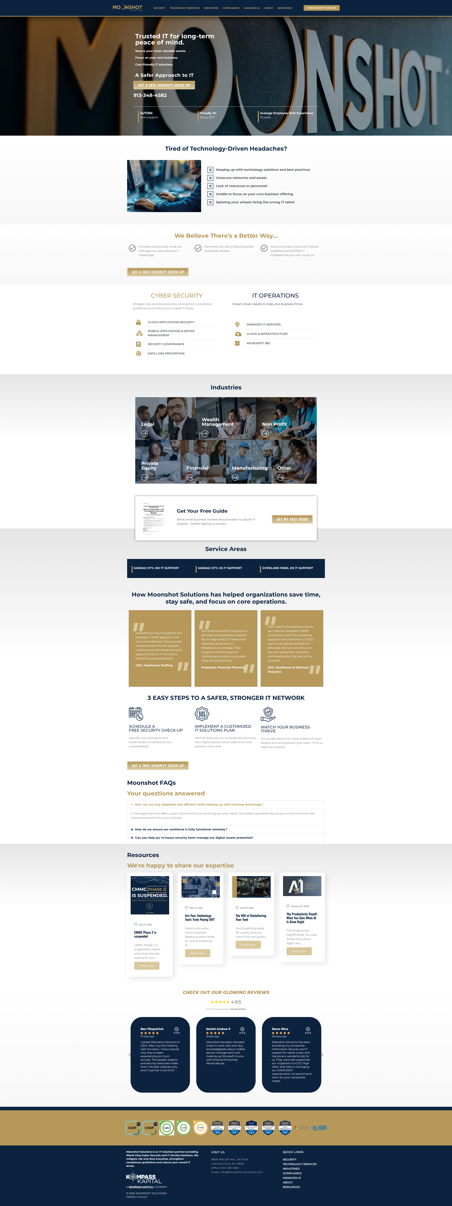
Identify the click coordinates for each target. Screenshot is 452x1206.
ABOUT (268, 8)
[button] (226, 805)
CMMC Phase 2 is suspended (145, 934)
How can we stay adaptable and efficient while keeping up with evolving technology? (199, 804)
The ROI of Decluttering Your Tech (251, 917)
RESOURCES (284, 8)
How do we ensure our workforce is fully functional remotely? (181, 829)
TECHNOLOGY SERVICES (185, 8)
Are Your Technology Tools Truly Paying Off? (200, 917)
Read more (146, 965)
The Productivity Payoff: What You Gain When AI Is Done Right (302, 918)
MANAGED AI (252, 8)
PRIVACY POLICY (136, 1197)
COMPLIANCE (231, 8)
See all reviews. (238, 1009)
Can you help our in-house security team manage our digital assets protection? (194, 837)
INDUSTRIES (211, 8)
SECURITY (159, 8)
